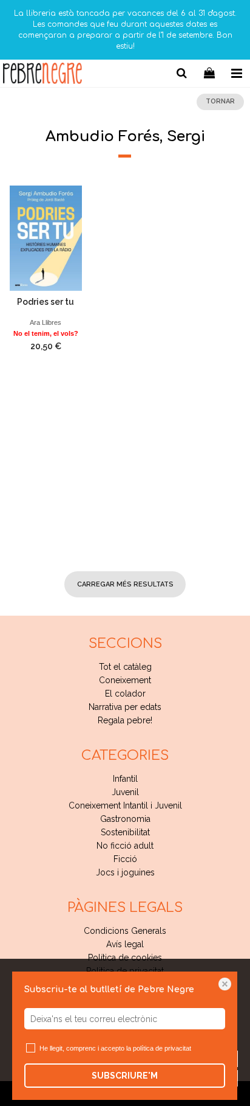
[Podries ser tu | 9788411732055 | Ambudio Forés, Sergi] (46, 238)
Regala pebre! (125, 720)
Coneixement (125, 680)
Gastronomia (125, 819)
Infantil (125, 779)
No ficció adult (125, 845)
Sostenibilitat (125, 832)
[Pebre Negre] (42, 75)
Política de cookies (125, 957)
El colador (125, 693)
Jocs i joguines (125, 872)
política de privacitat (162, 1048)
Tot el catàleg (125, 667)
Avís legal (125, 944)
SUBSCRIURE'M (125, 1075)
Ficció (125, 859)
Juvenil (125, 792)
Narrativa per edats (125, 707)
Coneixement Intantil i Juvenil (125, 805)
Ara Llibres (45, 322)
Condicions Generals (125, 931)
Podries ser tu (45, 302)
